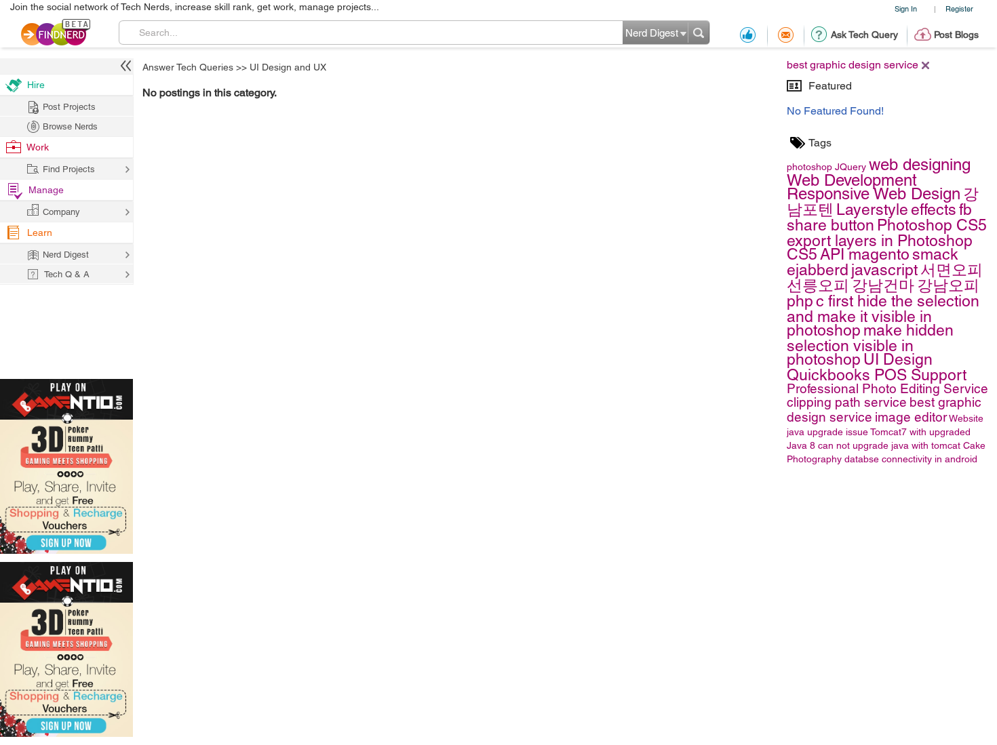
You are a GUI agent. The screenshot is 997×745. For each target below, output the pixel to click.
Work (37, 147)
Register (959, 8)
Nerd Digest (66, 254)
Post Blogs (956, 34)
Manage (46, 189)
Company (61, 212)
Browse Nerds (70, 126)
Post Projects (69, 107)
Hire (36, 84)
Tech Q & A (67, 274)
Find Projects (69, 169)
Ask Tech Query (864, 34)
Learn (39, 232)
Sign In (906, 8)
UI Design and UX (288, 67)
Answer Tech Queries (187, 67)
